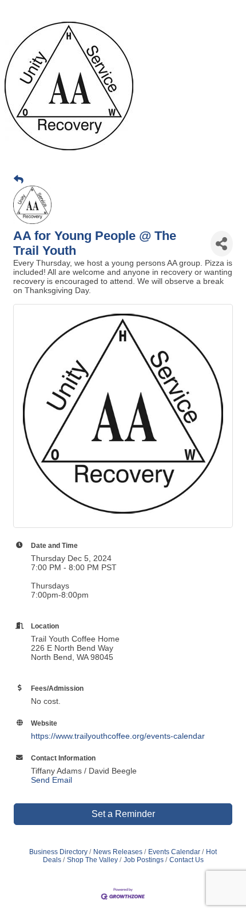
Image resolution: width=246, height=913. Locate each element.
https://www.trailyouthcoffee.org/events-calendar (118, 735)
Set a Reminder (123, 814)
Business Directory (58, 852)
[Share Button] (222, 244)
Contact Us (186, 860)
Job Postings (144, 860)
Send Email (51, 779)
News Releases (117, 852)
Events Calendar (174, 852)
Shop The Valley (92, 860)
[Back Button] (18, 180)
